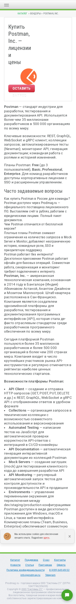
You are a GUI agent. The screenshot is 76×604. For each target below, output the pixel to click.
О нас (46, 560)
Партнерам (45, 565)
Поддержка (31, 560)
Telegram (50, 575)
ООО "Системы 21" (32, 589)
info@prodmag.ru (30, 575)
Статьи (29, 565)
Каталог (22, 13)
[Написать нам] (67, 595)
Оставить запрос (22, 89)
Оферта (61, 565)
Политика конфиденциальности (25, 570)
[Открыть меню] (6, 4)
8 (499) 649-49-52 (59, 570)
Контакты (60, 560)
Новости (15, 565)
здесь (46, 537)
